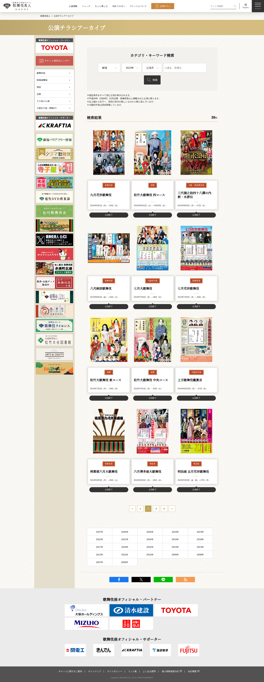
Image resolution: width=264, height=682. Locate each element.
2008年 (200, 554)
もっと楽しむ (101, 6)
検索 (155, 80)
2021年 (124, 539)
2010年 (150, 554)
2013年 (200, 547)
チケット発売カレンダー (57, 60)
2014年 (175, 547)
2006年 (124, 562)
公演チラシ (165, 6)
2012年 (99, 554)
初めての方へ (118, 6)
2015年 (150, 547)
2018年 (200, 539)
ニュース (86, 6)
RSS (185, 579)
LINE (163, 579)
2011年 (124, 554)
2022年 (99, 539)
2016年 (124, 547)
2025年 (150, 532)
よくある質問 (149, 671)
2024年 (175, 532)
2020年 (150, 539)
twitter (141, 579)
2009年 (175, 554)
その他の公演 (43, 101)
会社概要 (192, 671)
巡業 (39, 94)
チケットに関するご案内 (70, 671)
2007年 (99, 562)
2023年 (200, 532)
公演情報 (73, 6)
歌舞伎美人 (45, 16)
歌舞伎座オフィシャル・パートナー (54, 40)
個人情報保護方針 (170, 671)
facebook (118, 579)
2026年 (124, 532)
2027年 (99, 532)
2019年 (175, 539)
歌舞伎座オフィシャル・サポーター (54, 117)
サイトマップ (94, 671)
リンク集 (132, 671)
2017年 (99, 547)
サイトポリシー (114, 671)
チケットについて (138, 6)
